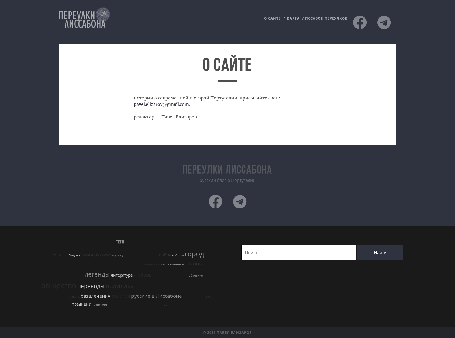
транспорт (99, 304)
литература (122, 275)
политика (120, 286)
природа (192, 286)
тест (209, 296)
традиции (81, 304)
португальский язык (159, 286)
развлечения (95, 296)
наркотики (179, 275)
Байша (44, 254)
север (189, 296)
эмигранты (151, 304)
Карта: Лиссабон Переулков (317, 18)
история (53, 273)
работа (75, 296)
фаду (113, 304)
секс (200, 296)
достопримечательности (98, 263)
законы (194, 263)
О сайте (272, 18)
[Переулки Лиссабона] (84, 26)
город (194, 253)
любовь (143, 275)
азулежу (117, 255)
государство (45, 263)
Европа (60, 255)
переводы (91, 286)
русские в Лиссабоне (156, 295)
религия (120, 296)
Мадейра (75, 255)
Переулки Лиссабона (227, 170)
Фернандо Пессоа (96, 255)
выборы (178, 255)
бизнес (152, 255)
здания (209, 264)
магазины (161, 275)
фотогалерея (129, 304)
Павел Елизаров (234, 332)
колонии (77, 275)
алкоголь (135, 254)
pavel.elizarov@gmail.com (161, 104)
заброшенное (172, 264)
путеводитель (47, 295)
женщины (152, 264)
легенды (97, 274)
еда (138, 263)
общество (58, 285)
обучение (196, 275)
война (165, 254)
